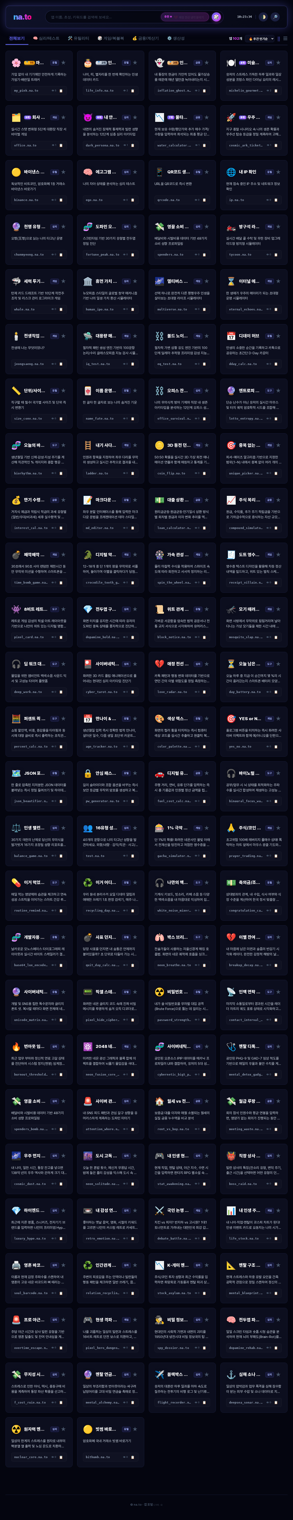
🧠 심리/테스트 (46, 38)
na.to (22, 16)
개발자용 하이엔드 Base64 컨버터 (190, 17)
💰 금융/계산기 (145, 38)
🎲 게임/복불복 (111, 38)
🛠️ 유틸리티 (78, 38)
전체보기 (17, 38)
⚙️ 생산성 (176, 38)
